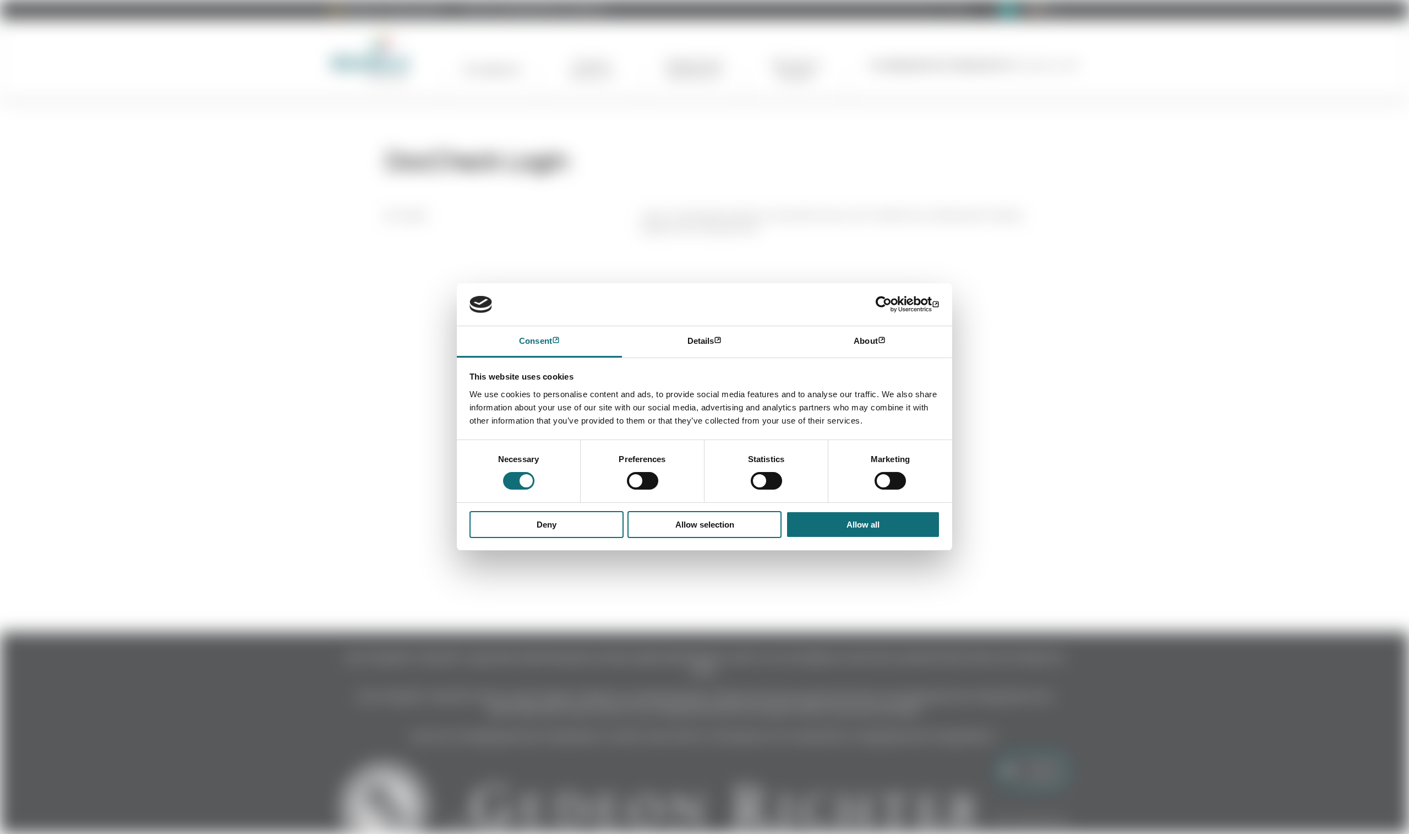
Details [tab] (700, 340)
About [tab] (866, 340)
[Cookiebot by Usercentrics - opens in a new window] (892, 304)
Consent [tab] (535, 340)
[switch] (642, 481)
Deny (546, 524)
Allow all (863, 524)
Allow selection (704, 524)
